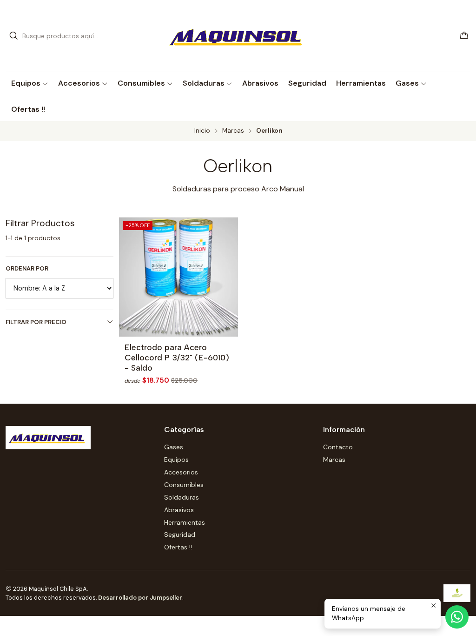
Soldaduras (181, 497)
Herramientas (184, 522)
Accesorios (181, 472)
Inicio (202, 131)
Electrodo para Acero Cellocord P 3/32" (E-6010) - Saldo (177, 357)
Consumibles (184, 484)
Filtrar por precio (36, 322)
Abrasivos (179, 510)
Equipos (176, 459)
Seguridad (179, 534)
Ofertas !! (178, 547)
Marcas (233, 131)
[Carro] (464, 36)
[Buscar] (13, 36)
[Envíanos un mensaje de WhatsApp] (457, 617)
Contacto (338, 447)
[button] (29, 83)
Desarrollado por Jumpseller (140, 598)
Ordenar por (27, 268)
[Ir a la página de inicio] (237, 36)
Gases (173, 447)
